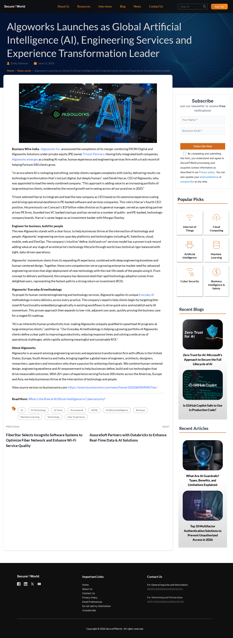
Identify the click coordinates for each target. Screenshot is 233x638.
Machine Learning (29, 416)
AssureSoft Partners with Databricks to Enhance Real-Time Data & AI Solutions (128, 437)
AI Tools (58, 410)
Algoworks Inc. (51, 149)
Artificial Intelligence (117, 410)
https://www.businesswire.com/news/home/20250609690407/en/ (112, 387)
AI (21, 410)
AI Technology (38, 410)
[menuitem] (63, 6)
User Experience (76, 416)
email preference (209, 176)
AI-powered (76, 410)
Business (140, 410)
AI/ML (94, 410)
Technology (53, 416)
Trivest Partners (93, 154)
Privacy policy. (207, 172)
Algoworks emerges (25, 159)
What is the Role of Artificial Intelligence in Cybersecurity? (66, 399)
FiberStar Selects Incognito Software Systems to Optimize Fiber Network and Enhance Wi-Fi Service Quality (44, 440)
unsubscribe (187, 181)
